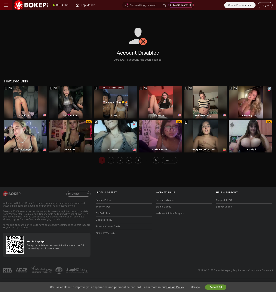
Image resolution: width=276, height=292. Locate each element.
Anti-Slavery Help (105, 233)
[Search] (164, 5)
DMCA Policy (103, 213)
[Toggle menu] (6, 5)
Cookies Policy (104, 220)
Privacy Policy (103, 200)
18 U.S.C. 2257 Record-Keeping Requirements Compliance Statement (235, 270)
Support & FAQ (224, 200)
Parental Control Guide (108, 226)
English (75, 193)
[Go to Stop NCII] (77, 270)
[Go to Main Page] (31, 5)
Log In (265, 5)
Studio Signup (163, 206)
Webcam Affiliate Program (170, 213)
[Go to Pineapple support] (59, 270)
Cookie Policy (175, 287)
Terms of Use (103, 206)
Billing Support (224, 206)
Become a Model (165, 200)
